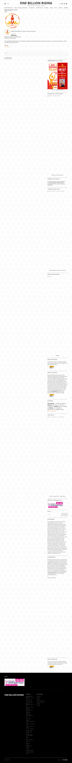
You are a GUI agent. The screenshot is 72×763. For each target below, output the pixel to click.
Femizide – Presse (29, 730)
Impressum (39, 696)
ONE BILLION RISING (36, 3)
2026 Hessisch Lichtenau (55, 546)
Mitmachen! (32, 7)
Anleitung (27, 713)
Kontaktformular (29, 745)
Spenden (66, 7)
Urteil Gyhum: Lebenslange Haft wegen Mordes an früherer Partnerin (56, 528)
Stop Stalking (52, 411)
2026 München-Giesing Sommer (58, 536)
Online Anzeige (59, 533)
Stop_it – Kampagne (29, 739)
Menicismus (55, 544)
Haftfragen (57, 540)
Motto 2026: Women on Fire (30, 705)
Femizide (46, 7)
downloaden (49, 184)
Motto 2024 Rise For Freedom (29, 710)
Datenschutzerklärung (30, 750)
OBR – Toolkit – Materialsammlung (29, 715)
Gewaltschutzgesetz (51, 533)
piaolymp (7, 46)
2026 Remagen (56, 545)
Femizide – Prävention (30, 728)
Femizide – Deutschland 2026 (30, 722)
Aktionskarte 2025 (29, 699)
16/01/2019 (10, 10)
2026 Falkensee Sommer (59, 538)
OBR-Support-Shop (57, 390)
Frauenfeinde (50, 545)
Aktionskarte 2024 (29, 701)
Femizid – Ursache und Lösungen (30, 727)
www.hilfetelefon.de (53, 572)
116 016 (55, 571)
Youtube (66, 3)
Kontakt (60, 7)
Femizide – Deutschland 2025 (30, 724)
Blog (56, 7)
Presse (51, 7)
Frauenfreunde (62, 544)
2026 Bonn (49, 553)
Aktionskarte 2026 (8, 7)
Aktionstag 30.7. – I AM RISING (30, 698)
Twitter (64, 3)
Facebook (60, 3)
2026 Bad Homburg (56, 553)
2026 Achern (54, 550)
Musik (27, 717)
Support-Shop (39, 7)
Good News (28, 743)
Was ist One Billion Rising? (20, 7)
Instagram (62, 3)
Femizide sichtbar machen (29, 732)
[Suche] (8, 3)
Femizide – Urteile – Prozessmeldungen (29, 735)
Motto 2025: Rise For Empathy (29, 708)
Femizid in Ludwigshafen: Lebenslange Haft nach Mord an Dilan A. (56, 524)
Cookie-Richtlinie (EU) (29, 751)
